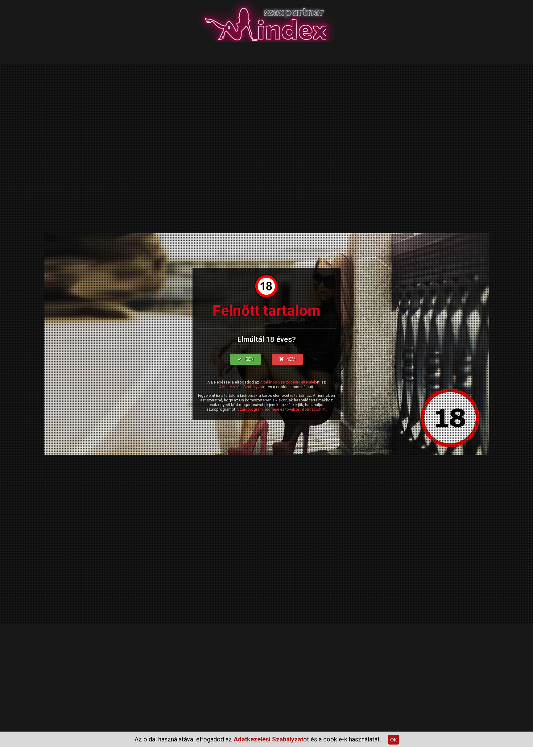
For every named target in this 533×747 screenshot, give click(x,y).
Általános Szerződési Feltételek (288, 382)
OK (393, 739)
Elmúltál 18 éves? (266, 339)
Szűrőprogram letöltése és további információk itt (281, 409)
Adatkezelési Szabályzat (241, 386)
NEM (291, 359)
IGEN (249, 359)
